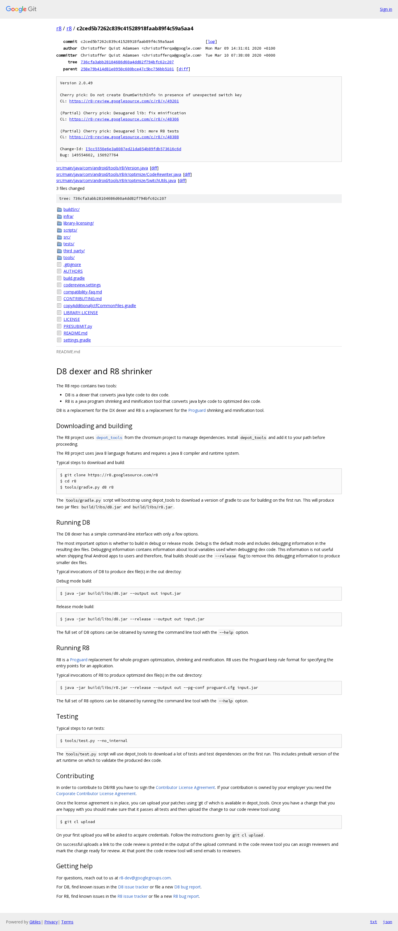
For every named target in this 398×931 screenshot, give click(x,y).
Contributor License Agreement (185, 787)
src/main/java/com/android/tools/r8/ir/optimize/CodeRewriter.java (118, 174)
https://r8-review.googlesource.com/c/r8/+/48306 (124, 119)
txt (373, 921)
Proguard (197, 410)
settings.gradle (77, 340)
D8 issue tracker (133, 887)
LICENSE (72, 319)
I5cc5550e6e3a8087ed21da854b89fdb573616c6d (133, 148)
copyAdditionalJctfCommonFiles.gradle (100, 305)
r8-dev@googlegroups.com (145, 878)
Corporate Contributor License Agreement (96, 793)
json (387, 921)
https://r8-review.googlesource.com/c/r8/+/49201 (124, 101)
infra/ (68, 216)
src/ (67, 237)
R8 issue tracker (132, 896)
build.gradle (74, 278)
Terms (67, 922)
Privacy (51, 922)
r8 (58, 28)
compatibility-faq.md (83, 292)
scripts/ (70, 230)
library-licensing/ (79, 223)
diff (183, 68)
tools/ (69, 257)
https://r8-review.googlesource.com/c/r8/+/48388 (124, 136)
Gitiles (35, 922)
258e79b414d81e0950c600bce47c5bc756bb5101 (127, 68)
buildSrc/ (72, 209)
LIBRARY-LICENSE (81, 312)
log (211, 41)
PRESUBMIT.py (78, 326)
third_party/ (74, 250)
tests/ (69, 243)
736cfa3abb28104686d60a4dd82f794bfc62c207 (127, 61)
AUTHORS (73, 271)
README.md (75, 333)
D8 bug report (187, 887)
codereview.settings (82, 285)
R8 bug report (186, 896)
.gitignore (72, 264)
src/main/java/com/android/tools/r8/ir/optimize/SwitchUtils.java (116, 180)
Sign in (386, 9)
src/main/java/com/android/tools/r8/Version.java (102, 168)
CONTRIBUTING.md (83, 298)
